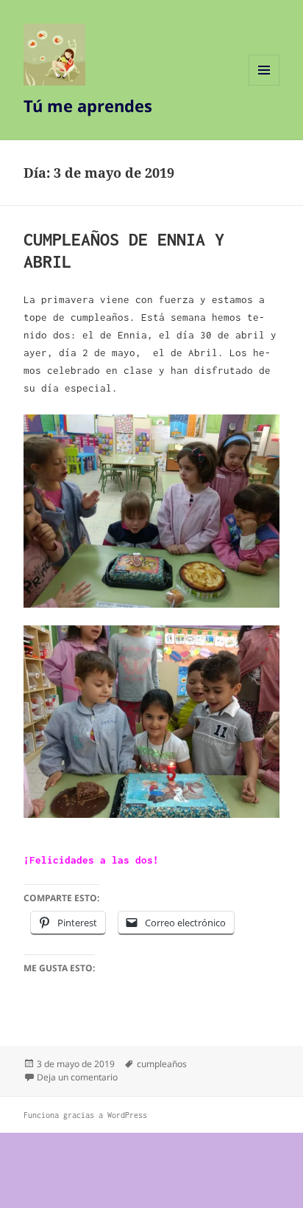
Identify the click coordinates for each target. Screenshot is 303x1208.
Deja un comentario (77, 1077)
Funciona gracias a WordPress (85, 1115)
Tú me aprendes (88, 105)
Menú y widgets (264, 85)
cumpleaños (162, 1064)
